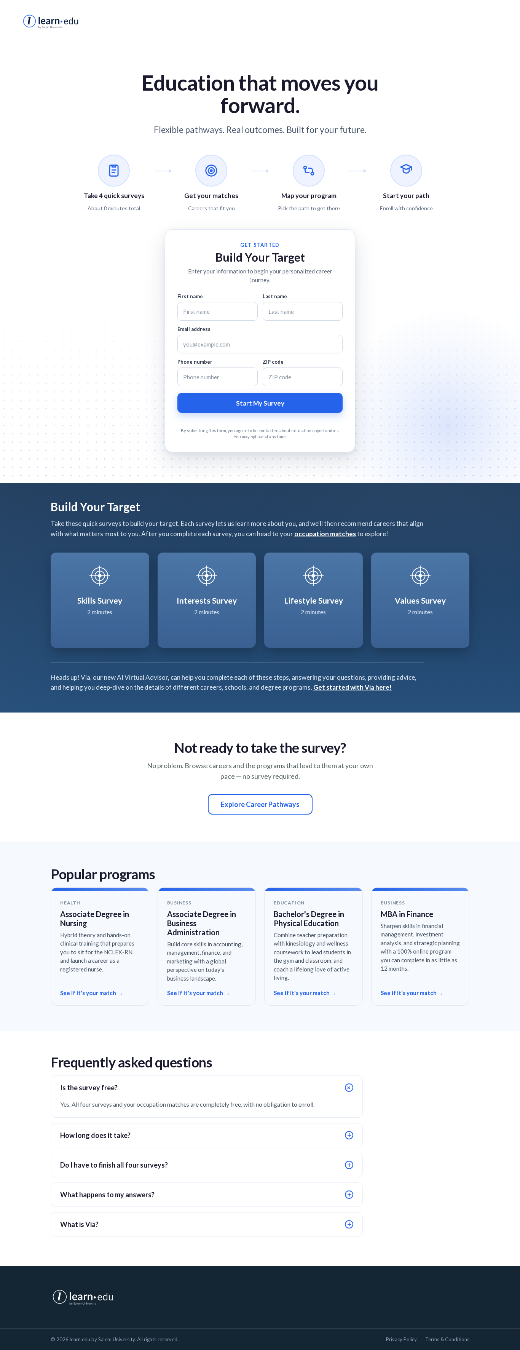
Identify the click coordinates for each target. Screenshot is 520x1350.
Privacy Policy (401, 1339)
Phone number (194, 362)
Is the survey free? (207, 1087)
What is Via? (205, 1224)
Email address (194, 329)
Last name (275, 296)
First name (190, 296)
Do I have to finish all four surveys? (205, 1165)
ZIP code (273, 362)
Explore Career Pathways (260, 804)
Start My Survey (260, 403)
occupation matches (325, 534)
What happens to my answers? (205, 1194)
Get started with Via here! (352, 687)
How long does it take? (205, 1135)
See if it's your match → (91, 992)
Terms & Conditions (447, 1339)
